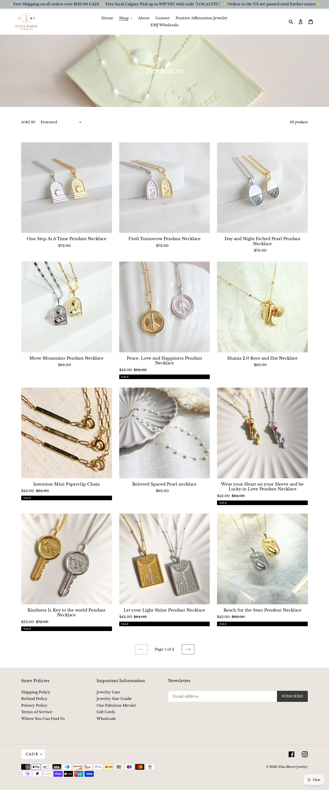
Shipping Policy (35, 692)
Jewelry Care (108, 692)
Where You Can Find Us (43, 718)
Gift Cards (106, 712)
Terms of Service (37, 712)
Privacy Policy (34, 705)
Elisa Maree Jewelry (293, 767)
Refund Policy (34, 698)
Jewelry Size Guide (114, 698)
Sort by (28, 122)
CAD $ (32, 754)
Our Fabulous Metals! (116, 705)
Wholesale (106, 718)
